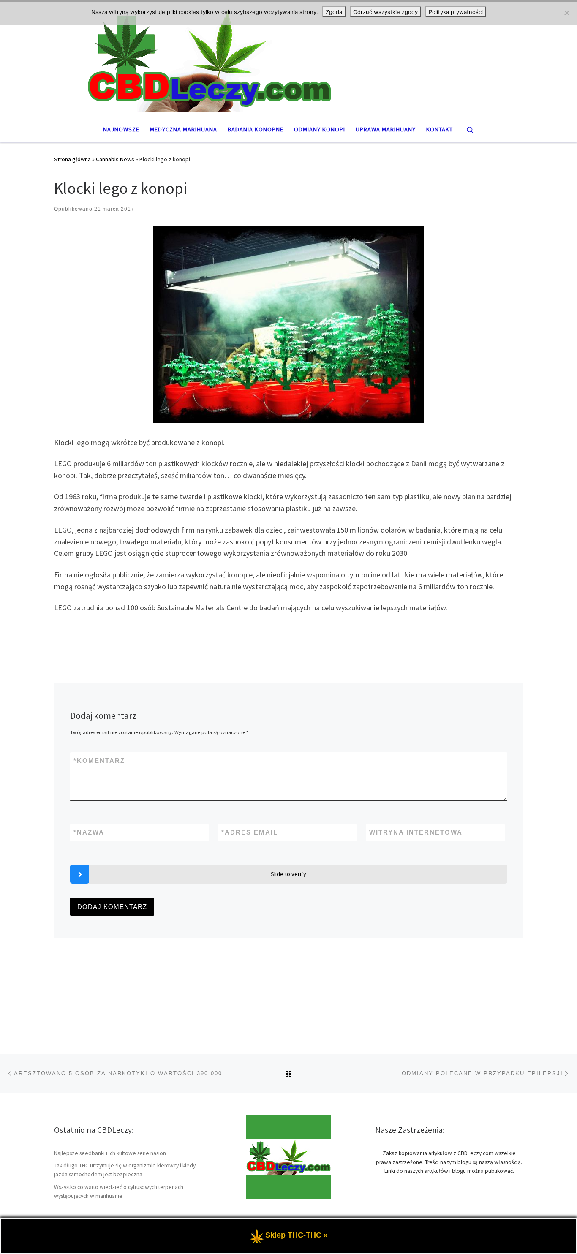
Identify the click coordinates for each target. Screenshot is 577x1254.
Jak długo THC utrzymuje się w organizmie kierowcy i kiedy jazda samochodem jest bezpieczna (125, 1170)
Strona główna (72, 159)
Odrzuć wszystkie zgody (385, 11)
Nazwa (88, 832)
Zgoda (334, 11)
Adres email (249, 832)
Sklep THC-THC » (296, 1235)
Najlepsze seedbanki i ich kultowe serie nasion (110, 1153)
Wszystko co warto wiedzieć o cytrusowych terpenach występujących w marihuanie (118, 1191)
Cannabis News (115, 159)
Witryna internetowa (416, 832)
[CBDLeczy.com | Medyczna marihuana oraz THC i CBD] (288, 58)
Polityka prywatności (456, 11)
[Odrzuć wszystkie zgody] (566, 12)
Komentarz (99, 760)
